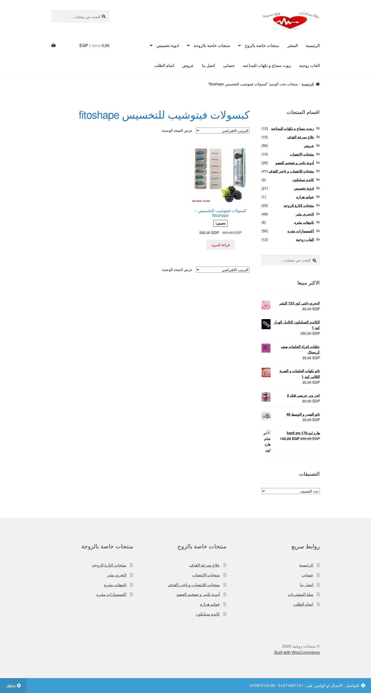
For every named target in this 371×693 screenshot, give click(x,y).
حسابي (229, 65)
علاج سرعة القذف (300, 136)
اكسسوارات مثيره (300, 230)
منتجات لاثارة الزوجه (299, 205)
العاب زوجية (309, 65)
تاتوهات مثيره (304, 222)
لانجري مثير (116, 575)
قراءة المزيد (220, 244)
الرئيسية (313, 45)
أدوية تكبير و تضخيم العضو (295, 162)
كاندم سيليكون (303, 179)
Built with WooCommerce (297, 652)
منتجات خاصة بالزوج (262, 45)
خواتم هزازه (305, 196)
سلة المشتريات (300, 594)
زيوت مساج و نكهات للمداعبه (267, 65)
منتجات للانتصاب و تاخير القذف (291, 170)
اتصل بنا (208, 65)
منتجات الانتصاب (302, 154)
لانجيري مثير (305, 213)
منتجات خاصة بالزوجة (212, 45)
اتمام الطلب (164, 65)
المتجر (292, 45)
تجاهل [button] (11, 685)
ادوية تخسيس (167, 45)
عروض (188, 65)
